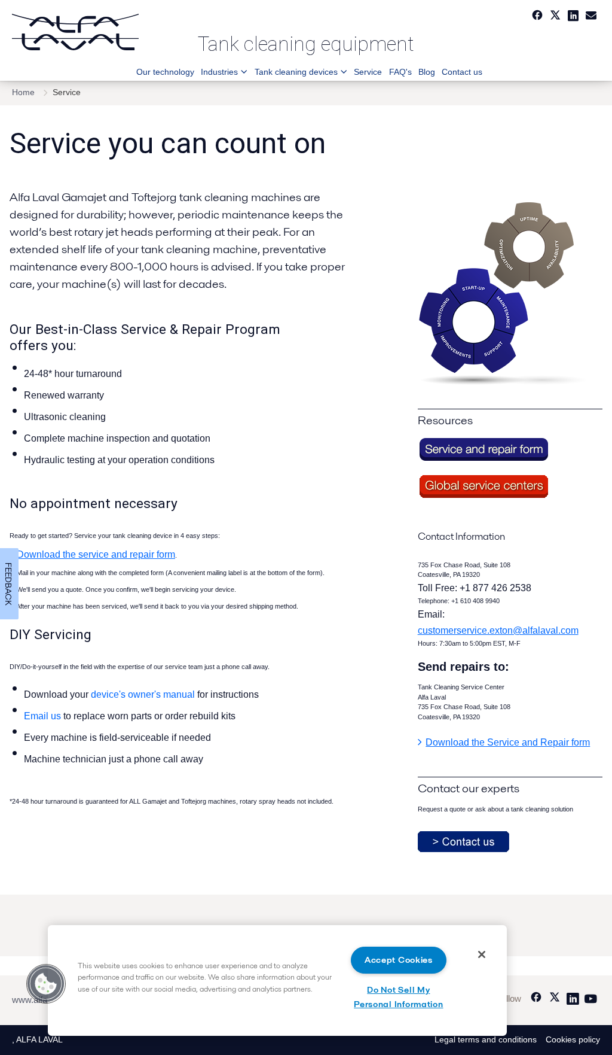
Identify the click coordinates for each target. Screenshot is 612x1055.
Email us (43, 716)
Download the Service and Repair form (508, 742)
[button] (46, 984)
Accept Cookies (399, 960)
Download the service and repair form (96, 554)
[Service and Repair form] (483, 459)
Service (368, 72)
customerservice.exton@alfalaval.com (498, 630)
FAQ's (400, 72)
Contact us (462, 72)
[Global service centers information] (483, 496)
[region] (277, 980)
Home (23, 92)
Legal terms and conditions (485, 1039)
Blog (426, 72)
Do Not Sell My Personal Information (398, 997)
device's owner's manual (143, 694)
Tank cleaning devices (296, 72)
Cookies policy (573, 1039)
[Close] (482, 954)
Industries (219, 72)
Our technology (165, 72)
